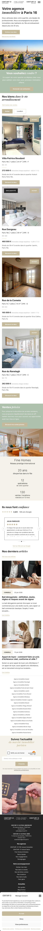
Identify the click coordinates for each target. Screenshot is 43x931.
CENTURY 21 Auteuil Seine (21, 849)
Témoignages (21, 859)
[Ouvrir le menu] (39, 2)
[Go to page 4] (24, 541)
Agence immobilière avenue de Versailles (21, 729)
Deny (21, 919)
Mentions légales (35, 929)
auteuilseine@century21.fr (21, 839)
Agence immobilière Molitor (21, 685)
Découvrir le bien (10, 182)
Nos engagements (21, 857)
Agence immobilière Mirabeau (21, 697)
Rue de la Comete (11, 300)
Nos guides (21, 887)
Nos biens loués (21, 877)
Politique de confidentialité (22, 929)
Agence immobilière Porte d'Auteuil (21, 694)
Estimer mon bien (11, 32)
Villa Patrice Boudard (13, 158)
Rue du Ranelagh (11, 371)
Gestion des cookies (8, 929)
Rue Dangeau (9, 229)
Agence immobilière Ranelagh (21, 682)
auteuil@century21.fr (21, 831)
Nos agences (21, 844)
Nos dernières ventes (21, 872)
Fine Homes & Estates (21, 852)
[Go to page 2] (21, 541)
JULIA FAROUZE (13, 521)
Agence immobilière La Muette (21, 714)
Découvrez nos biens (8, 36)
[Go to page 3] (23, 541)
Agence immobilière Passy (21, 723)
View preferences (21, 924)
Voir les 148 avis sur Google (21, 546)
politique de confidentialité (21, 770)
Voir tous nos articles (9, 556)
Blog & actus (21, 889)
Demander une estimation (21, 89)
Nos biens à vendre (21, 869)
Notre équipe (21, 854)
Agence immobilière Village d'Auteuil (21, 706)
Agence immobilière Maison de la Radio (21, 720)
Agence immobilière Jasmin (21, 691)
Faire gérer (21, 879)
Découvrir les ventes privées (14, 424)
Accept (21, 913)
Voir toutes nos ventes (9, 105)
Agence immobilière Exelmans (21, 711)
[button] (40, 896)
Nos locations (21, 874)
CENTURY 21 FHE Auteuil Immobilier (21, 847)
